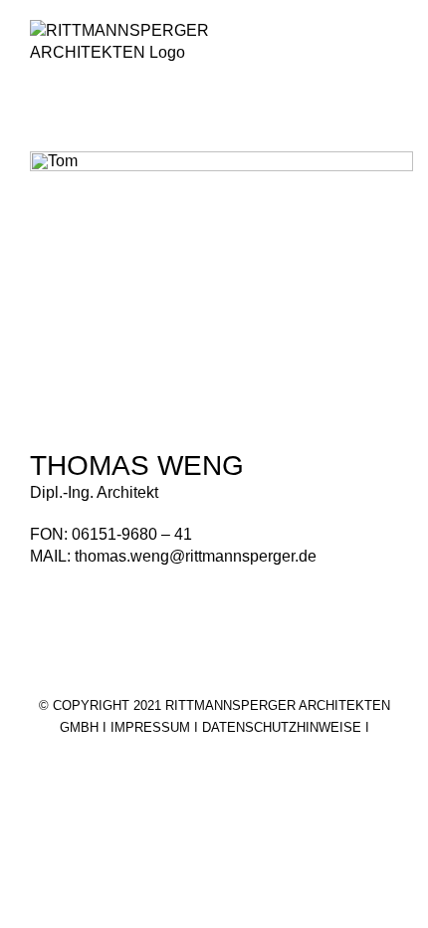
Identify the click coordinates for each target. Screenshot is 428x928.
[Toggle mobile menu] (390, 50)
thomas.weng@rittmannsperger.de (196, 556)
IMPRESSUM (150, 727)
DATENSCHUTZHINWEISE (281, 727)
